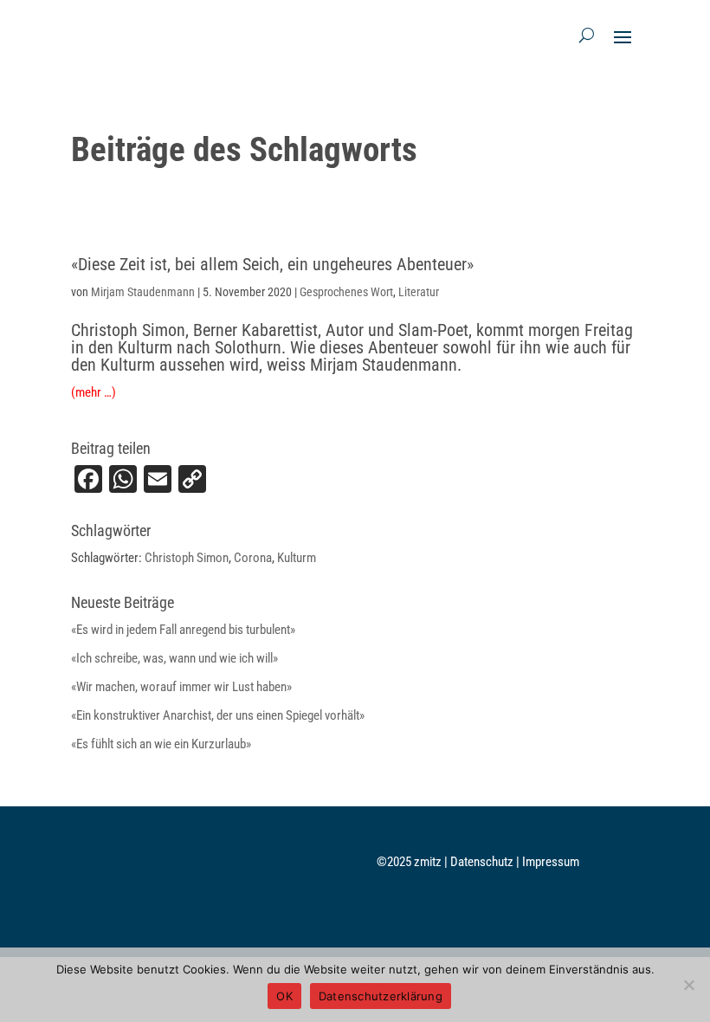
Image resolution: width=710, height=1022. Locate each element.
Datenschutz (483, 862)
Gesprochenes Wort (346, 292)
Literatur (418, 292)
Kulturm (296, 558)
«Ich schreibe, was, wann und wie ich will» (174, 658)
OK (284, 996)
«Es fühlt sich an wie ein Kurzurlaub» (161, 744)
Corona (253, 558)
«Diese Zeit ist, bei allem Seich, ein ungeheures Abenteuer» (272, 264)
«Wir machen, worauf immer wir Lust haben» (181, 687)
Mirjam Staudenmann (143, 292)
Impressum (550, 862)
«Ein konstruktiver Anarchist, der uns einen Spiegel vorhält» (218, 715)
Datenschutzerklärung (380, 996)
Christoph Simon (187, 558)
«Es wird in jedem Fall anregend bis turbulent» (183, 629)
